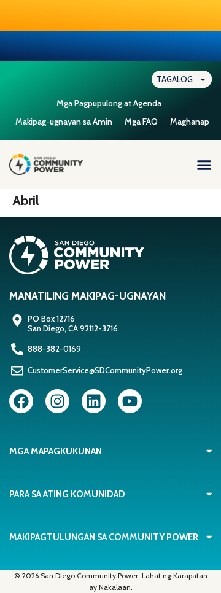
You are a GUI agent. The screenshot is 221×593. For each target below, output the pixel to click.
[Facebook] (21, 401)
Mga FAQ (141, 121)
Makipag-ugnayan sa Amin (63, 121)
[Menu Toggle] (204, 164)
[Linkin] (94, 401)
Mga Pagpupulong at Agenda (108, 103)
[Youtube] (130, 401)
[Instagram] (57, 401)
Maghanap (189, 121)
